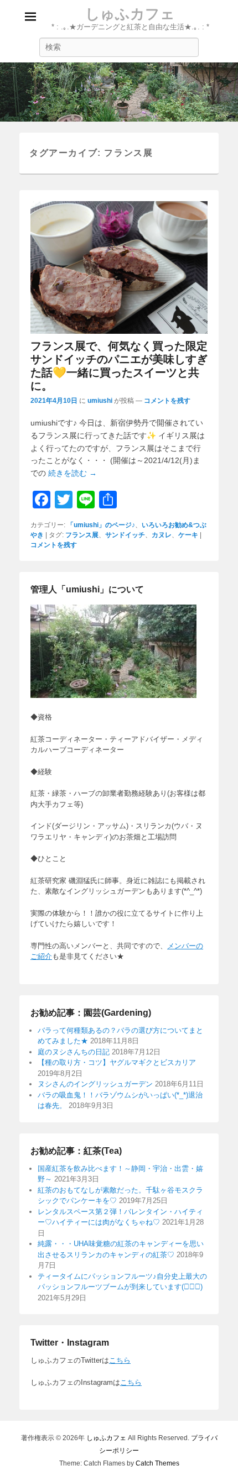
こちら (120, 1360)
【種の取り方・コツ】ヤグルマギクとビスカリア (117, 1062)
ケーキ (188, 535)
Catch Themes (157, 1463)
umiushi (99, 401)
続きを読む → (72, 473)
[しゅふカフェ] (119, 92)
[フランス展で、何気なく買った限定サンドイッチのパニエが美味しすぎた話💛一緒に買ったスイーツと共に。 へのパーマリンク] (119, 267)
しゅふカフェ (130, 14)
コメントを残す (167, 401)
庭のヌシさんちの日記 (74, 1052)
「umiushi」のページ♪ (101, 525)
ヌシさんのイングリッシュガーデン (95, 1084)
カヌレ (162, 535)
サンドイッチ (125, 535)
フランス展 (82, 535)
